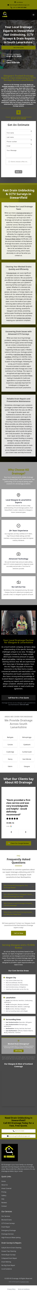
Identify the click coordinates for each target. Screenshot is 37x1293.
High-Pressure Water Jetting (10, 1238)
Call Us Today (18, 1051)
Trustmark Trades (24, 1282)
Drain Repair (5, 1227)
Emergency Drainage (8, 1230)
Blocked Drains (6, 1220)
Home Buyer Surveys (8, 1255)
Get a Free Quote (18, 47)
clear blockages (27, 280)
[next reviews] (25, 832)
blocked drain (12, 273)
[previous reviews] (11, 832)
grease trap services (24, 318)
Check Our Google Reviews (20, 843)
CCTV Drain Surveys (8, 1223)
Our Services (5, 1216)
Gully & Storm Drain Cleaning (11, 1248)
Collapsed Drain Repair (9, 1258)
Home (3, 1181)
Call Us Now (18, 933)
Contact (4, 1206)
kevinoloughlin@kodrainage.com (19, 5)
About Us (4, 1185)
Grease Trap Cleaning (8, 1251)
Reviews (4, 1203)
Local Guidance (6, 1269)
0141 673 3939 (22, 7)
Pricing (3, 1192)
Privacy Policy (11, 1289)
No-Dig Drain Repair (8, 1265)
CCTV (17, 343)
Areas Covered (6, 1188)
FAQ (2, 1199)
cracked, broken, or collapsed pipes (18, 419)
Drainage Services (7, 1234)
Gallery (3, 1195)
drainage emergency (24, 213)
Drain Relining (6, 1262)
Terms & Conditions (24, 1289)
